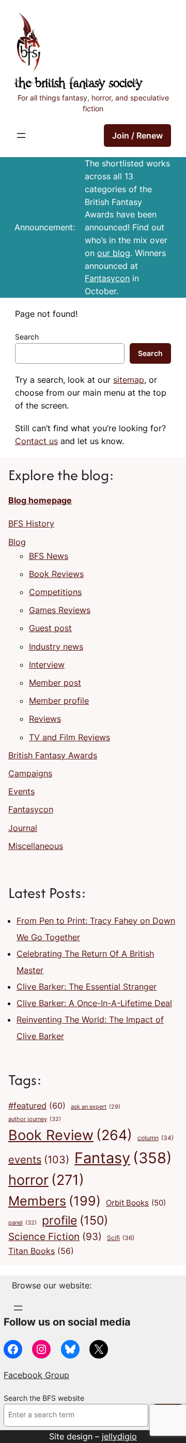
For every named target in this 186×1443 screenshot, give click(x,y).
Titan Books (41, 1251)
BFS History (31, 523)
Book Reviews (56, 574)
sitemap (128, 380)
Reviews (45, 719)
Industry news (56, 646)
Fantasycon (107, 278)
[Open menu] (21, 135)
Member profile (59, 700)
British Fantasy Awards (52, 755)
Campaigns (30, 773)
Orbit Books (136, 1203)
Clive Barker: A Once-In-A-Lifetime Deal (94, 1003)
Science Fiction (55, 1236)
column (155, 1138)
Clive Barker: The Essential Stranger (87, 986)
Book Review (70, 1135)
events (38, 1159)
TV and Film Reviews (69, 737)
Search (27, 337)
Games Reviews (59, 610)
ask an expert (95, 1107)
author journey (34, 1119)
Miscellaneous (35, 846)
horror (46, 1180)
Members (54, 1201)
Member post (55, 682)
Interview (47, 664)
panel (22, 1222)
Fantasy (123, 1158)
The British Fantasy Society (78, 84)
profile (75, 1220)
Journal (22, 828)
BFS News (48, 556)
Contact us (36, 441)
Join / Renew (137, 135)
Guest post (50, 628)
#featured (37, 1105)
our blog (113, 253)
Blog (17, 542)
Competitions (55, 592)
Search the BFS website (44, 1398)
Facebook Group (36, 1375)
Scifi (120, 1238)
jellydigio (119, 1436)
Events (21, 791)
